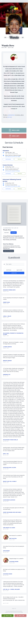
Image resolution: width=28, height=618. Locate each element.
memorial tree (11, 115)
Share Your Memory (8, 251)
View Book (6, 232)
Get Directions (8, 159)
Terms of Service (18, 612)
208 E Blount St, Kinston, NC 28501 (12, 156)
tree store (9, 117)
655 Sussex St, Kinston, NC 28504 (12, 171)
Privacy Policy (10, 612)
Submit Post (14, 273)
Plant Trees (20, 159)
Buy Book (14, 232)
